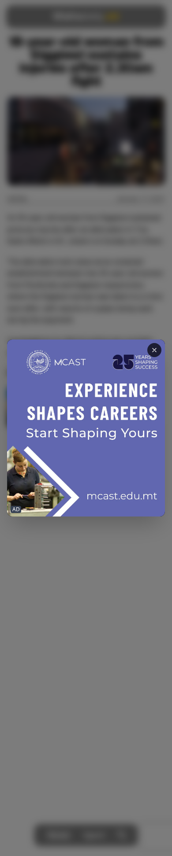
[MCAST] (86, 428)
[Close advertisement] (154, 350)
